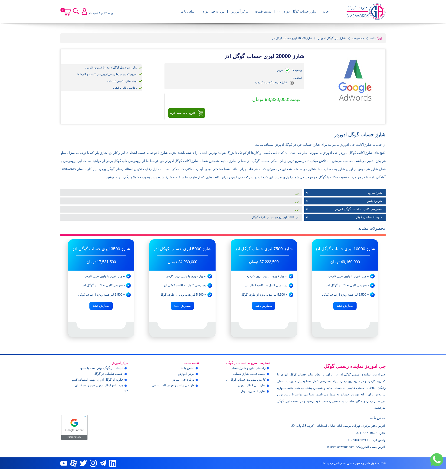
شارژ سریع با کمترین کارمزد (271, 82)
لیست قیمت (263, 11)
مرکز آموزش (240, 11)
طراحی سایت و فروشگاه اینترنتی (173, 385)
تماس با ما (187, 11)
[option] (345, 288)
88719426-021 (366, 433)
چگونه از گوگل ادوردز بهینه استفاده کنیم (97, 379)
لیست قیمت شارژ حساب (249, 373)
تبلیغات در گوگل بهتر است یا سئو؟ (101, 368)
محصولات (358, 38)
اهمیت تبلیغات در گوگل (108, 373)
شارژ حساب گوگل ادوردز (299, 11)
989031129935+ (359, 440)
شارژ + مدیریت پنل (253, 391)
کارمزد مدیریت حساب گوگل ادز (245, 379)
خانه (326, 11)
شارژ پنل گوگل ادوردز (331, 38)
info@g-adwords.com (340, 447)
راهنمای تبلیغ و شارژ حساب (248, 368)
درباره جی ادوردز (212, 11)
